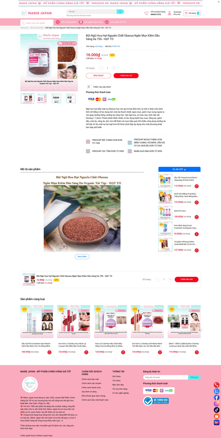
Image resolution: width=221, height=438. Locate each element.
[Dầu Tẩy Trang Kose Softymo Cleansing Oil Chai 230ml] (165, 181)
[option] (49, 62)
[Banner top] (110, 4)
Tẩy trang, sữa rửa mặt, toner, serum (78, 15)
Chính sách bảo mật (90, 379)
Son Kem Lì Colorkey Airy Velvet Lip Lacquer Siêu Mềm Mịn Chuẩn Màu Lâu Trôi (72, 346)
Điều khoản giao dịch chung (93, 396)
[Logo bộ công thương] (156, 401)
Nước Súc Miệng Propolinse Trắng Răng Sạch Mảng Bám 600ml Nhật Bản (185, 196)
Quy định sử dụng (89, 391)
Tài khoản (177, 12)
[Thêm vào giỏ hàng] (197, 234)
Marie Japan (43, 436)
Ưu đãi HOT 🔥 (179, 169)
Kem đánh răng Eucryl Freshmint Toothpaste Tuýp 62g (185, 227)
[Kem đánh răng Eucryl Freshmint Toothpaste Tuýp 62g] (165, 229)
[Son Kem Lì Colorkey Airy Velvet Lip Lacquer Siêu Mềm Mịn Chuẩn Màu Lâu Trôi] (73, 321)
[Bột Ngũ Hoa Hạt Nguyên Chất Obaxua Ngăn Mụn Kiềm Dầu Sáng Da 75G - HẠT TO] (49, 62)
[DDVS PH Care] (165, 213)
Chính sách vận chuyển (91, 383)
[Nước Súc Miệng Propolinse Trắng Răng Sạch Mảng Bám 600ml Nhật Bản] (165, 197)
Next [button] (75, 62)
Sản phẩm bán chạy (93, 22)
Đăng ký (194, 377)
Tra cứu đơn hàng (119, 389)
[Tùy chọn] (197, 186)
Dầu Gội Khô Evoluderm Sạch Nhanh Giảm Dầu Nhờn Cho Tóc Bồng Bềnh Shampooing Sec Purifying (36, 346)
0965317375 (156, 14)
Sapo (50, 436)
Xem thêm (82, 256)
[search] (120, 11)
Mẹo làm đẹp (118, 385)
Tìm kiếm (116, 380)
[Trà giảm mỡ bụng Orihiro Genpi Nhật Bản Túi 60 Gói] (165, 245)
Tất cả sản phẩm (68, 22)
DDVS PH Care (180, 211)
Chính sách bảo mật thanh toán (95, 400)
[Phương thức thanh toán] (101, 99)
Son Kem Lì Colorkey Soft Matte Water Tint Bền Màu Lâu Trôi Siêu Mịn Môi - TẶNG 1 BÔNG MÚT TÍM (147, 346)
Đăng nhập (177, 14)
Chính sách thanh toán (91, 387)
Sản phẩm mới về (118, 22)
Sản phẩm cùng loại (32, 299)
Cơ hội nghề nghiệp (120, 393)
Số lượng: (90, 68)
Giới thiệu (116, 376)
